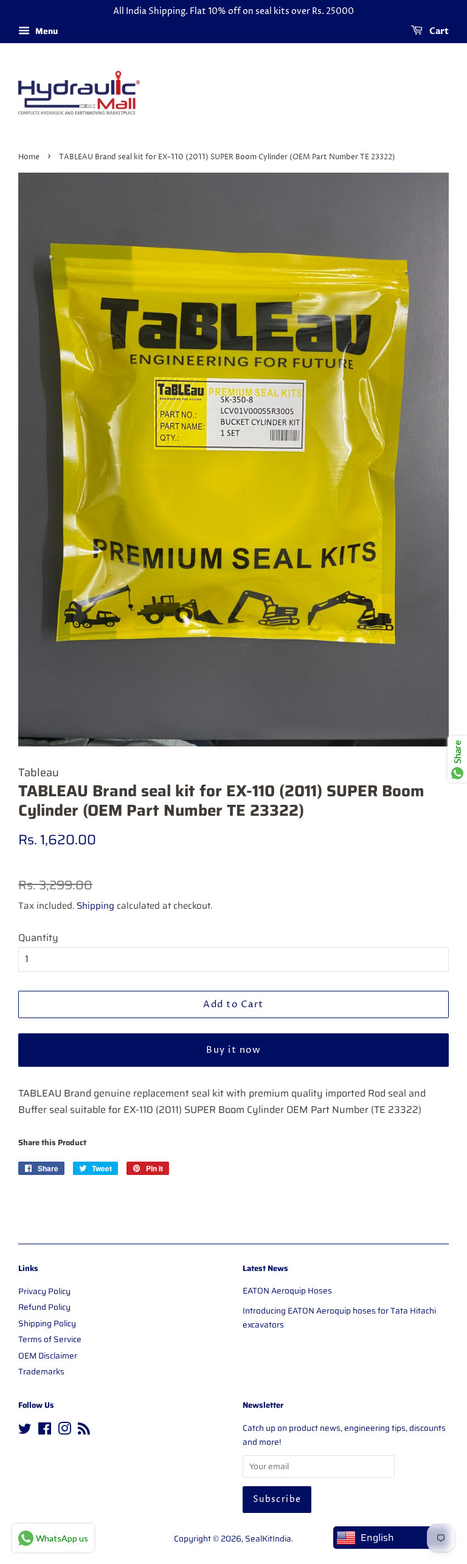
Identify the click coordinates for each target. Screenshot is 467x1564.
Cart (438, 31)
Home (29, 157)
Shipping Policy (47, 1323)
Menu (45, 31)
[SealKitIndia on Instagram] (64, 1431)
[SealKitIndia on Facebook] (45, 1431)
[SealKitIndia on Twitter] (25, 1431)
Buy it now (233, 1050)
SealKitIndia (268, 1538)
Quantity (38, 937)
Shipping (95, 905)
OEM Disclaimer (47, 1355)
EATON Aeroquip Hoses (287, 1290)
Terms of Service (49, 1339)
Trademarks (41, 1371)
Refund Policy (44, 1307)
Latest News (265, 1268)
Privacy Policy (44, 1291)
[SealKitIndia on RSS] (84, 1431)
